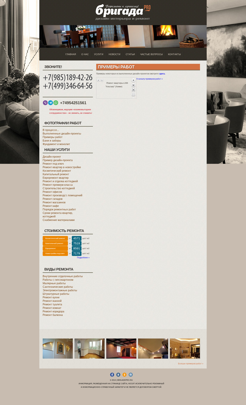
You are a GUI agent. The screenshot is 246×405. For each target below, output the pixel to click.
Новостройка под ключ (55, 253)
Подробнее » (83, 257)
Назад (133, 88)
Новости (114, 54)
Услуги (98, 54)
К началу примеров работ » (150, 79)
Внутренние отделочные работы (63, 276)
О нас (85, 54)
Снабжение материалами (59, 220)
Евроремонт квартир (56, 177)
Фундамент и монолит (56, 144)
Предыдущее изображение (98, 80)
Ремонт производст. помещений (62, 195)
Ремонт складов (53, 198)
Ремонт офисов (52, 191)
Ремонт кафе (51, 206)
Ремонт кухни (51, 297)
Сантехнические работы (58, 286)
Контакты (174, 54)
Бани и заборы (52, 140)
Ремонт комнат (52, 308)
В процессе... (51, 130)
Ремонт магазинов (54, 202)
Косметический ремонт (57, 170)
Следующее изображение (102, 80)
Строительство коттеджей (59, 188)
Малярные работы (54, 283)
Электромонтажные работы (60, 290)
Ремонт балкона (53, 315)
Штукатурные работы (56, 293)
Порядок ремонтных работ (59, 209)
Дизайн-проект (52, 156)
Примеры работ (52, 137)
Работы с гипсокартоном (58, 279)
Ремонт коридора (53, 311)
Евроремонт (50, 248)
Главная (70, 54)
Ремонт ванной (52, 300)
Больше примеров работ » (190, 363)
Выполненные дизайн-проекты (62, 133)
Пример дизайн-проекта (58, 160)
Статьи (130, 54)
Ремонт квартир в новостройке (62, 167)
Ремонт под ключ (53, 163)
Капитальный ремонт (56, 174)
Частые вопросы (151, 54)
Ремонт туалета (52, 304)
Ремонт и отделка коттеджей (60, 181)
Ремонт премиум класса (58, 184)
